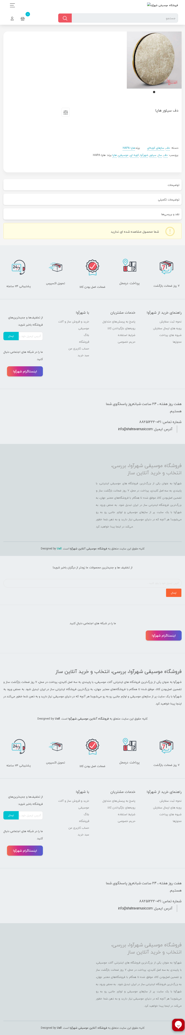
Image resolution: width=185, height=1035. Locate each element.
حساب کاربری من (78, 348)
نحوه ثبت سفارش (171, 321)
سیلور (153, 155)
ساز (160, 155)
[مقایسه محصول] (65, 113)
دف (168, 148)
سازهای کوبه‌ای (155, 148)
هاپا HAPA (129, 148)
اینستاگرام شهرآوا (25, 371)
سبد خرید (83, 355)
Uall (59, 548)
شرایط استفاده (126, 335)
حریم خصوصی (126, 341)
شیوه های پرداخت (170, 335)
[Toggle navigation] (11, 5)
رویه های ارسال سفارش (167, 328)
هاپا (114, 155)
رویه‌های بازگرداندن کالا (121, 328)
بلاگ (86, 335)
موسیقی (123, 155)
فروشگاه (84, 341)
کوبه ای (134, 155)
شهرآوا (144, 155)
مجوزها (177, 341)
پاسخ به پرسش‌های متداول (118, 321)
